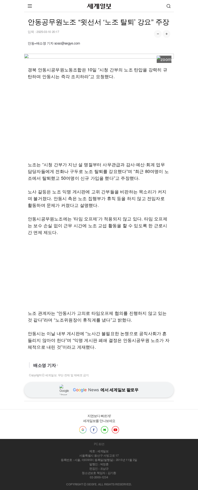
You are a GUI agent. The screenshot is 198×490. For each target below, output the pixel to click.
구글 (82, 429)
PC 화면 (99, 444)
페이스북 (93, 429)
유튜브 (115, 429)
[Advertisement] (99, 120)
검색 (168, 6)
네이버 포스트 (104, 429)
